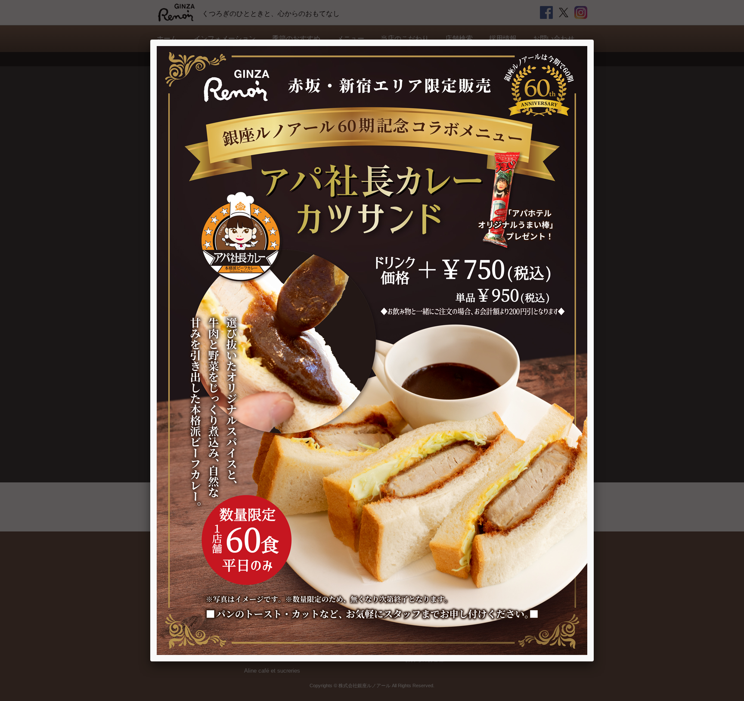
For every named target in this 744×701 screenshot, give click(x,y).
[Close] (593, 39)
